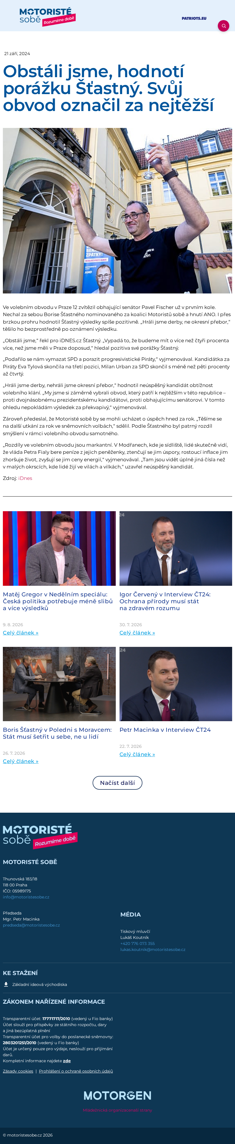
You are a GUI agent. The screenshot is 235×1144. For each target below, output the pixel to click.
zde (67, 1060)
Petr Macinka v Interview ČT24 (165, 729)
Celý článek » (21, 633)
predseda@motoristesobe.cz (31, 925)
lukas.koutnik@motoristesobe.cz (152, 949)
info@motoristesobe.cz (26, 897)
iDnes (25, 478)
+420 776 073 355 (137, 943)
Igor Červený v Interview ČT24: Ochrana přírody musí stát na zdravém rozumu (165, 601)
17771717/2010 (56, 1018)
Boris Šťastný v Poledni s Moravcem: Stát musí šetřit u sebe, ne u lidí (57, 733)
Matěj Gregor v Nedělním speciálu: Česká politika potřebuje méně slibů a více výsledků (58, 601)
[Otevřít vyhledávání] (223, 26)
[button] (117, 783)
